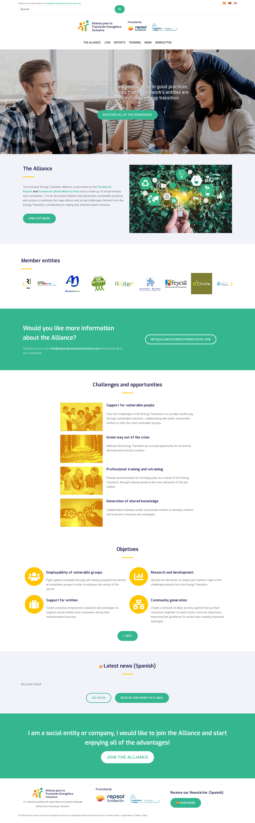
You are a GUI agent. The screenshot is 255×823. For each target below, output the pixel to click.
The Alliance (92, 42)
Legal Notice (127, 815)
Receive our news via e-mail (142, 697)
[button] (6, 102)
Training (135, 42)
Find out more (39, 218)
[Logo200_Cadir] (217, 293)
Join (107, 42)
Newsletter (163, 42)
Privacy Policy (113, 815)
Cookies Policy (140, 815)
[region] (127, 101)
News (148, 42)
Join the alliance (127, 757)
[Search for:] (65, 9)
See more (99, 697)
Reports (119, 42)
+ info (127, 635)
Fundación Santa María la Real (59, 191)
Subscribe (187, 802)
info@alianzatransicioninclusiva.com (63, 3)
